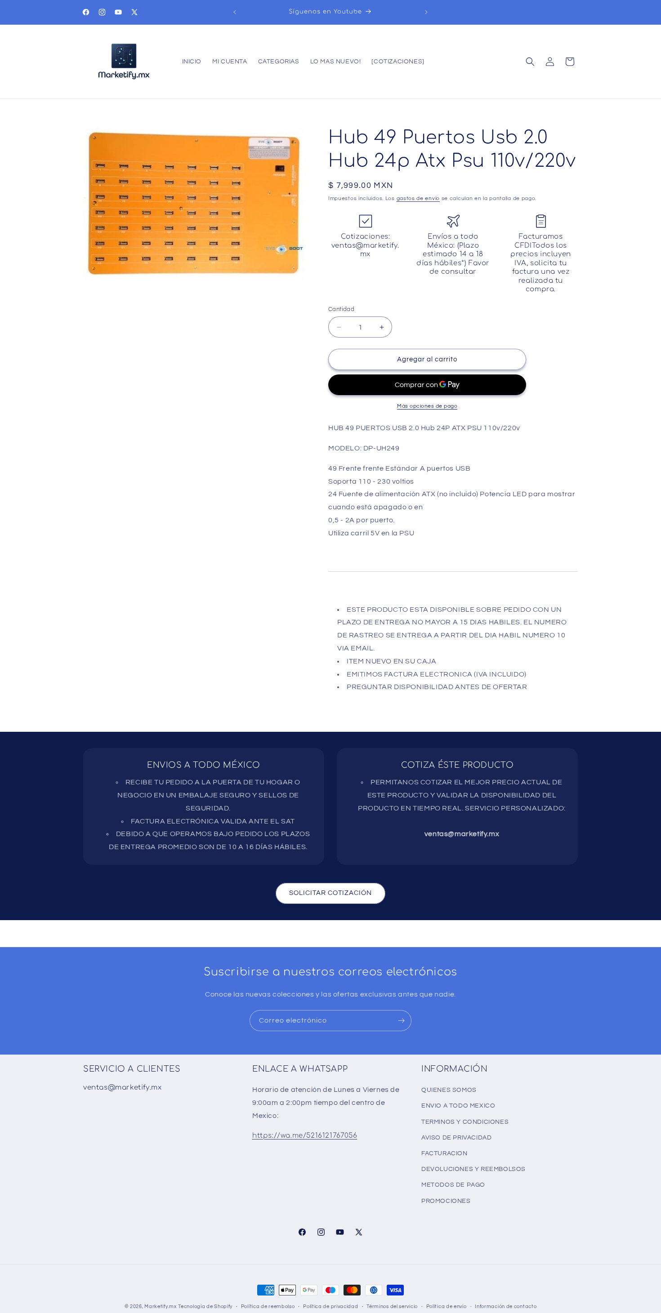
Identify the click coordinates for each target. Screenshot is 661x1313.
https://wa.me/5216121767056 (304, 1135)
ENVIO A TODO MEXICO (458, 1106)
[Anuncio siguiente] (426, 12)
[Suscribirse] (401, 1020)
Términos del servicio (392, 1306)
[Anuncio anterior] (235, 12)
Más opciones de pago (427, 406)
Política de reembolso (268, 1306)
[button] (530, 61)
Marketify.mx (160, 1306)
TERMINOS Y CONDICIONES (465, 1122)
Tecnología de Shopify (205, 1306)
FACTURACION (444, 1153)
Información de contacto (505, 1306)
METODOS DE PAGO (453, 1185)
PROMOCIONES (446, 1201)
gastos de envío (418, 198)
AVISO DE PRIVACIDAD (456, 1138)
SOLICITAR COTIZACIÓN (330, 893)
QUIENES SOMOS (449, 1090)
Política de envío (446, 1306)
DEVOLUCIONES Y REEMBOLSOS (473, 1169)
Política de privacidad (330, 1306)
